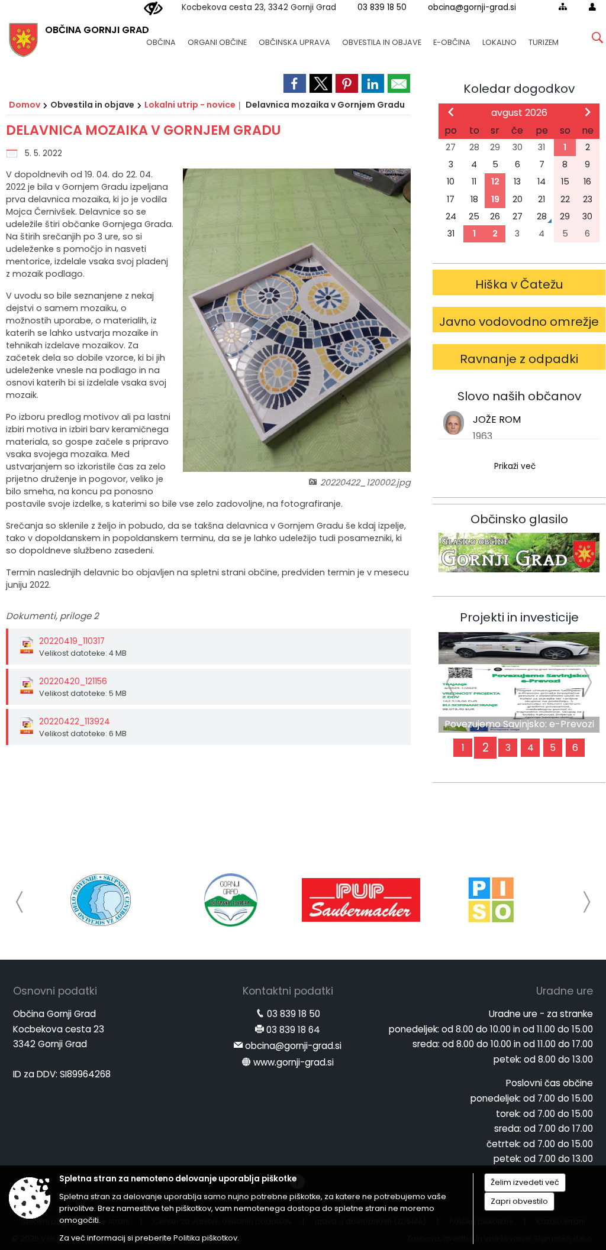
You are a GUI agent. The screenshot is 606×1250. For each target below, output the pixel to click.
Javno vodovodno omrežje (519, 321)
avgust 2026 (519, 112)
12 (495, 181)
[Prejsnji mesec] (451, 111)
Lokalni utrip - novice (190, 105)
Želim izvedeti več (525, 1182)
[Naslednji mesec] (587, 111)
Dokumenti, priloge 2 (52, 616)
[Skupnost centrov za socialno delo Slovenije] (101, 900)
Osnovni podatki (55, 991)
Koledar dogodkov (519, 88)
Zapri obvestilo (519, 1201)
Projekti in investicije (519, 617)
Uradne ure (564, 991)
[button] (20, 902)
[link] (295, 83)
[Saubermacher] (361, 900)
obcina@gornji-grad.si (472, 7)
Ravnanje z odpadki (519, 359)
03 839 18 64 (293, 1030)
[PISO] (491, 900)
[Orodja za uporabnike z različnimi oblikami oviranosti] (153, 9)
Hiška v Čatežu (519, 284)
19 (495, 199)
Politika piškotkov (205, 1237)
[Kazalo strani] (563, 6)
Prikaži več (515, 466)
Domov (24, 105)
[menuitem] (161, 37)
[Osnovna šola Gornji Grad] (230, 900)
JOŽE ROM (497, 419)
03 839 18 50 (382, 7)
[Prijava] (592, 6)
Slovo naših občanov (519, 396)
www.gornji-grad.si (293, 1062)
